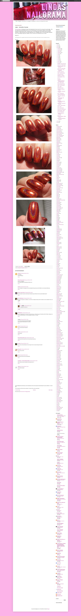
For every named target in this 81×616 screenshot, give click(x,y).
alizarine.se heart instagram (60, 513)
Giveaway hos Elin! (60, 74)
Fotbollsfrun (59, 586)
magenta (58, 280)
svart (57, 369)
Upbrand (58, 386)
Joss (57, 244)
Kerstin (19, 326)
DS (57, 178)
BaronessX (58, 138)
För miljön (58, 450)
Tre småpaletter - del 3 (60, 456)
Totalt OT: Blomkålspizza (61, 94)
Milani (58, 290)
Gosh (57, 212)
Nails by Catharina (60, 550)
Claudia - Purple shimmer (61, 105)
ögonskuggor (59, 408)
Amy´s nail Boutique (60, 135)
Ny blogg (58, 580)
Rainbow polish (59, 343)
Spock (58, 366)
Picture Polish (59, 330)
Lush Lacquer (59, 275)
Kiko (57, 251)
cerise (58, 155)
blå (57, 144)
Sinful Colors (59, 361)
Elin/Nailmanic (20, 312)
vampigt (58, 390)
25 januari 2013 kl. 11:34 (26, 312)
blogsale (58, 142)
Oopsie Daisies (59, 321)
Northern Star (59, 312)
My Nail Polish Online (60, 441)
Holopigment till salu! (59, 527)
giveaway (58, 206)
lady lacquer (59, 594)
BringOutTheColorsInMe (61, 556)
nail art (58, 300)
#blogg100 (19, 267)
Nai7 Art (58, 520)
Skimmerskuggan (60, 452)
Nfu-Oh (58, 309)
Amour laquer (59, 134)
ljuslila (58, 271)
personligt (58, 329)
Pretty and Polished (60, 338)
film (57, 193)
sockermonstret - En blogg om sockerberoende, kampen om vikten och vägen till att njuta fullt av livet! (61, 545)
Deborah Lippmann (60, 172)
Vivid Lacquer (59, 398)
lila (57, 264)
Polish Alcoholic (59, 332)
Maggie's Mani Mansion (60, 498)
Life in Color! (59, 482)
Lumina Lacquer (59, 274)
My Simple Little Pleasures (61, 479)
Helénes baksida (59, 449)
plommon (58, 331)
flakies (58, 195)
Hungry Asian (59, 230)
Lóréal (58, 273)
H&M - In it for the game (61, 85)
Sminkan (19, 343)
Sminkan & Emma (60, 430)
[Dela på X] (27, 266)
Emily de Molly (59, 184)
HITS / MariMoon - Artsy (61, 76)
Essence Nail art (59, 187)
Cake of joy (59, 559)
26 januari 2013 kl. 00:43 (33, 360)
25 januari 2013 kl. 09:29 (24, 286)
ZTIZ (57, 405)
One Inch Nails (59, 445)
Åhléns (58, 406)
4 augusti (58, 127)
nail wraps (58, 302)
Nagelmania (59, 553)
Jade (25, 267)
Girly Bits (58, 205)
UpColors (58, 387)
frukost (58, 201)
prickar (58, 340)
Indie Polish (58, 236)
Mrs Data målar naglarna (61, 485)
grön (57, 216)
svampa (58, 368)
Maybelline (58, 288)
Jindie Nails (58, 243)
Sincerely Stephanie (60, 523)
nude (57, 318)
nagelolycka (58, 298)
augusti (59, 53)
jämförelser (58, 246)
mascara (58, 283)
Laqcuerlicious (59, 259)
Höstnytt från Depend (60, 466)
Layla (57, 261)
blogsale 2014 (59, 143)
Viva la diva (58, 397)
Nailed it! (58, 509)
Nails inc (58, 303)
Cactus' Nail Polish (60, 526)
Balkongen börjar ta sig (60, 463)
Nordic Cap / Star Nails (60, 311)
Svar (19, 303)
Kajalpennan (59, 468)
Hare (57, 223)
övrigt (57, 410)
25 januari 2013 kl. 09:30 (29, 292)
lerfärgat (58, 263)
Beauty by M (59, 589)
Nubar (58, 317)
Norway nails (59, 313)
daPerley (19, 366)
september (59, 52)
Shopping (59, 79)
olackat (58, 320)
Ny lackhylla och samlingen (60, 557)
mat (57, 284)
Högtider (58, 231)
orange (58, 323)
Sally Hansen (59, 350)
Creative (58, 165)
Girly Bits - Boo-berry (61, 71)
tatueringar (58, 370)
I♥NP (57, 233)
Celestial (58, 154)
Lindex (58, 269)
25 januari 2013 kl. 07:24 (24, 273)
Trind (57, 380)
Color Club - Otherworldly (61, 68)
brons (57, 147)
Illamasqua (58, 234)
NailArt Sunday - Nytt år (60, 507)
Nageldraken (59, 426)
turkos (58, 381)
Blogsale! (58, 554)
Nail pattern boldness (60, 301)
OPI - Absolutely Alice (61, 111)
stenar (58, 367)
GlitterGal (58, 211)
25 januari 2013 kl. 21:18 (27, 305)
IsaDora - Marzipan (59, 577)
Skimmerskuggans (18, 29)
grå (57, 214)
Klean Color (58, 252)
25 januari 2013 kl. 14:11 (24, 326)
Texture (58, 376)
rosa (57, 348)
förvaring (58, 203)
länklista (58, 279)
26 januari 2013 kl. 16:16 (24, 366)
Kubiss (58, 254)
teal (57, 371)
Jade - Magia (59, 86)
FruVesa (58, 462)
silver (57, 360)
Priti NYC (58, 341)
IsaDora (58, 239)
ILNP (57, 235)
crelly (57, 166)
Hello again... (59, 483)
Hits (57, 225)
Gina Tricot (58, 204)
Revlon (58, 347)
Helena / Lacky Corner (21, 292)
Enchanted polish (59, 185)
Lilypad (58, 265)
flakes (58, 194)
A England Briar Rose (60, 489)
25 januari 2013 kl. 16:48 (30, 337)
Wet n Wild (58, 401)
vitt (57, 396)
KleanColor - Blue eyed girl (62, 109)
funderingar (58, 202)
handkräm (58, 221)
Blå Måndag (58, 145)
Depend (58, 173)
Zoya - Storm (59, 106)
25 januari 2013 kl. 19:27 (25, 349)
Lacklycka (58, 573)
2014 (58, 46)
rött (26, 267)
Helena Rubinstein (59, 224)
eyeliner (58, 191)
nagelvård (58, 299)
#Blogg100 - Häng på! (61, 75)
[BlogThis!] (26, 266)
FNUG (58, 196)
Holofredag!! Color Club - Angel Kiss (61, 101)
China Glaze (59, 157)
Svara (19, 283)
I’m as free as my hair (60, 469)
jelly (57, 241)
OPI (57, 322)
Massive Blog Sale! (59, 524)
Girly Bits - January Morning (62, 63)
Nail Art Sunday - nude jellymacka (61, 70)
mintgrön (58, 291)
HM (57, 226)
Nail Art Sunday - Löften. (61, 110)
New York (58, 308)
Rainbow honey (59, 342)
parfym (58, 328)
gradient (58, 213)
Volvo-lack (58, 399)
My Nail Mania (59, 576)
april (58, 58)
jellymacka (58, 242)
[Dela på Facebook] (28, 266)
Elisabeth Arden (59, 183)
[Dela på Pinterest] (29, 266)
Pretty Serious (59, 339)
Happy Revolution (59, 222)
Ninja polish (58, 310)
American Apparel (59, 133)
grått (57, 215)
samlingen (58, 352)
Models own (58, 294)
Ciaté (57, 158)
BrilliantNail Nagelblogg (60, 433)
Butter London (59, 152)
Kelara (58, 249)
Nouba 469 (59, 115)
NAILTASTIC (59, 465)
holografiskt (22, 267)
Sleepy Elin (19, 349)
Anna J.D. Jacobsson (60, 495)
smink (58, 362)
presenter (58, 337)
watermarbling (59, 400)
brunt (57, 148)
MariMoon (58, 282)
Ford (57, 197)
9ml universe (59, 516)
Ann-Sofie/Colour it (21, 298)
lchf (57, 262)
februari (59, 61)
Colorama (58, 164)
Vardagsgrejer (59, 391)
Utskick (58, 389)
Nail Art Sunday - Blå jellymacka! (61, 98)
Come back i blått (59, 453)
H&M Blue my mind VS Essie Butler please (61, 81)
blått (57, 146)
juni (58, 56)
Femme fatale (59, 192)
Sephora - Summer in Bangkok (61, 113)
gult (57, 220)
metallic (58, 289)
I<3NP (58, 232)
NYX (57, 319)
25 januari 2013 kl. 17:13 (24, 343)
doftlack (58, 177)
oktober (59, 51)
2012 (58, 121)
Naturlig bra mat (59, 595)
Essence (58, 186)
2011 (58, 122)
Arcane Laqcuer (59, 136)
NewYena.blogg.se (60, 579)
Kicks (57, 250)
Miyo (57, 292)
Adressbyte (58, 486)
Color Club (58, 162)
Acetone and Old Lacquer (61, 569)
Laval (57, 260)
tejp (57, 372)
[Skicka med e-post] (25, 266)
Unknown (19, 273)
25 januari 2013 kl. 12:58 (24, 319)
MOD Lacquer (59, 293)
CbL (57, 153)
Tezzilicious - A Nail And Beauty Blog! (23, 360)
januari (59, 62)
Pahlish (58, 327)
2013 (58, 47)
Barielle (58, 137)
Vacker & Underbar (60, 459)
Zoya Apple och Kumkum (60, 560)
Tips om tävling (59, 510)
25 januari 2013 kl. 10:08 (27, 298)
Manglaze (58, 281)
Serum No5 (58, 358)
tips (57, 378)
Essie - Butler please (61, 82)
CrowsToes (58, 167)
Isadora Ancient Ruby (60, 574)
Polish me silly (59, 333)
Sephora (58, 357)
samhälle (58, 351)
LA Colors (58, 255)
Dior (57, 176)
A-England (58, 128)
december (59, 48)
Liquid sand (58, 270)
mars (58, 60)
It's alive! (58, 566)
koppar (58, 253)
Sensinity (58, 356)
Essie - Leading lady (61, 93)
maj (58, 57)
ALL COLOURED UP (60, 488)
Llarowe (58, 272)
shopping (58, 359)
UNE (57, 385)
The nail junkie (59, 377)
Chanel (58, 156)
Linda (21, 305)
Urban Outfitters (59, 388)
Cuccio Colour (59, 168)
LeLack (58, 506)
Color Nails (58, 163)
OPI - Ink (59, 78)
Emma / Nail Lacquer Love (22, 337)
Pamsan (19, 286)
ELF (57, 182)
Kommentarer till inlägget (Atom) (25, 391)
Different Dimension (60, 174)
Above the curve (59, 129)
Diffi (57, 175)
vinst (57, 395)
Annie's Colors (59, 592)
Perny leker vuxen (60, 587)
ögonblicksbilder (59, 407)
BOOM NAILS (59, 536)
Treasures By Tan (59, 379)
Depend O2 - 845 (59, 419)
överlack (58, 409)
